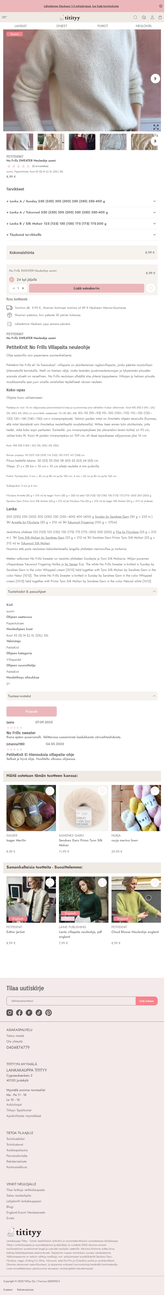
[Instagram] (9, 1012)
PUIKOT (103, 26)
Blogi (9, 1206)
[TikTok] (39, 1012)
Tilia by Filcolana (127, 532)
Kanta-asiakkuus (16, 1167)
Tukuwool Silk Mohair (35, 543)
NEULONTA (144, 26)
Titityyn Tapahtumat (18, 1110)
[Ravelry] (29, 1012)
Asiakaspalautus (17, 1150)
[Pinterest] (48, 1012)
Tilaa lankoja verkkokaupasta (25, 1190)
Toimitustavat (14, 1144)
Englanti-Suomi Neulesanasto (25, 1212)
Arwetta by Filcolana (25, 522)
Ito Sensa (71, 564)
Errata (10, 1218)
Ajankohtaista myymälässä (23, 1115)
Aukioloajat (14, 1104)
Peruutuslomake (16, 1155)
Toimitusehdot (15, 1138)
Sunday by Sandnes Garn (112, 516)
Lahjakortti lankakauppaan (23, 1201)
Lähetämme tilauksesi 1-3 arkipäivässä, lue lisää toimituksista (82, 6)
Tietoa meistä (15, 1035)
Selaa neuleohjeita (18, 1195)
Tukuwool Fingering (81, 522)
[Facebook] (19, 1012)
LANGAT (21, 26)
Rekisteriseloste (16, 1161)
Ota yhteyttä (14, 1041)
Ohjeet (61, 26)
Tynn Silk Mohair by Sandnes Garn (41, 537)
